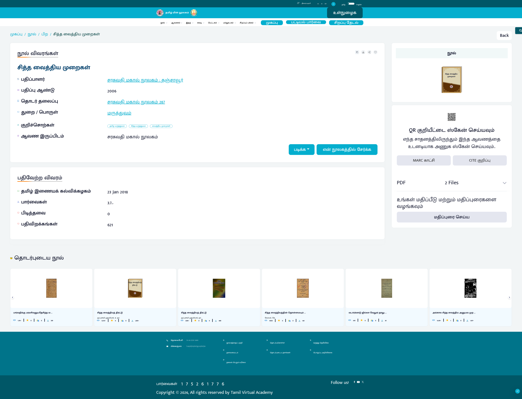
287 (162, 102)
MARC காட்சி (424, 160)
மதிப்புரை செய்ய (452, 217)
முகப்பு (272, 22)
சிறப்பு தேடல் (346, 22)
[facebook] (355, 381)
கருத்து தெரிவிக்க (321, 342)
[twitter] (364, 381)
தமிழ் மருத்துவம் (117, 126)
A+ (326, 4)
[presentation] (12, 297)
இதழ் (188, 22)
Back (504, 35)
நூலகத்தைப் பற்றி (234, 342)
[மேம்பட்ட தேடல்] (518, 30)
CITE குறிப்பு (479, 160)
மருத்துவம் (119, 113)
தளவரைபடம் (232, 352)
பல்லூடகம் (228, 22)
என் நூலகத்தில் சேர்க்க (347, 149)
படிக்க (300, 149)
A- (318, 4)
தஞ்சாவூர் (172, 80)
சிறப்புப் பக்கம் (246, 22)
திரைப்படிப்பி (306, 3)
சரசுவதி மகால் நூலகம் (132, 80)
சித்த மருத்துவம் (138, 126)
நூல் (163, 22)
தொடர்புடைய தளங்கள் (280, 352)
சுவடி (199, 22)
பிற (44, 34)
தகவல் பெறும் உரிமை (236, 362)
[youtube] (359, 381)
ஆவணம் (176, 22)
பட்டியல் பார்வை (306, 22)
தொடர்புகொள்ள (277, 342)
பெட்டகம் (212, 22)
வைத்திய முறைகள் (161, 126)
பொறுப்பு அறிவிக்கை (322, 352)
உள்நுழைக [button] (344, 12)
